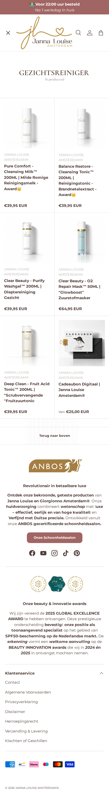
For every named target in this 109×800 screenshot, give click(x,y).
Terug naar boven (54, 436)
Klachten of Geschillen (26, 740)
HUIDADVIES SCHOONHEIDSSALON (44, 94)
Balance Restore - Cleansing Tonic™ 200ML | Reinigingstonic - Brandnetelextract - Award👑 (78, 180)
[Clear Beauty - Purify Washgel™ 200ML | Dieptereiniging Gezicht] (27, 240)
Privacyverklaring (21, 701)
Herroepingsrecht (21, 721)
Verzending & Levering (26, 731)
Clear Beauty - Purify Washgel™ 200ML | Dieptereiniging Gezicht (24, 289)
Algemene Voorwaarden (28, 692)
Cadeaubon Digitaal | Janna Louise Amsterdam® (79, 390)
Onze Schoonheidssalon (55, 537)
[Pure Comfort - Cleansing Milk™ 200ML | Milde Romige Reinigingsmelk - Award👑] (27, 125)
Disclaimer (15, 711)
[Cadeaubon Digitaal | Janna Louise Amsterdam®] (82, 343)
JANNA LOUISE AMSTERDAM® (37, 788)
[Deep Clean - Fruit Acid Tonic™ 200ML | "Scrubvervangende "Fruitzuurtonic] (27, 343)
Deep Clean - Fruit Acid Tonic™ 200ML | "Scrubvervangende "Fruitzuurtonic (26, 392)
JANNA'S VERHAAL (27, 105)
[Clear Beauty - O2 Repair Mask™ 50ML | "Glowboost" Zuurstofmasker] (82, 240)
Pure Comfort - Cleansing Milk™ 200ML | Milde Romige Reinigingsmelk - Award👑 (26, 177)
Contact (12, 682)
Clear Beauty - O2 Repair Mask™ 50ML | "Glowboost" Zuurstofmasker (79, 289)
